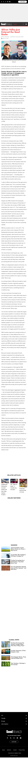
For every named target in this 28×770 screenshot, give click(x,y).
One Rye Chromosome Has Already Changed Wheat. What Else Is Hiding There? (17, 644)
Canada (15, 24)
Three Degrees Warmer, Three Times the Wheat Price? (18, 657)
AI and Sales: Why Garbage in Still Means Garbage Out (18, 555)
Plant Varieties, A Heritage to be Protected (18, 663)
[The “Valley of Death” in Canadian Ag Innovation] (14, 483)
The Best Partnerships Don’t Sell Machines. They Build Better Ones (18, 562)
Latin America (4, 724)
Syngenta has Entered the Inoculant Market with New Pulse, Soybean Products (4, 489)
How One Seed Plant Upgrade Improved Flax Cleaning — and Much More (18, 568)
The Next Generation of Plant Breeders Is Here (18, 651)
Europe (3, 721)
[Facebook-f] (2, 2)
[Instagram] (6, 2)
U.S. (2, 715)
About (3, 750)
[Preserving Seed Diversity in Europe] (23, 487)
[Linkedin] (8, 2)
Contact (15, 750)
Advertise (9, 750)
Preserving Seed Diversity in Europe (22, 490)
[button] (26, 24)
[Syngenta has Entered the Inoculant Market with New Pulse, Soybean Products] (5, 483)
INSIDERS (14, 545)
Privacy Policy (22, 750)
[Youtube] (10, 2)
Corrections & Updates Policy (14, 753)
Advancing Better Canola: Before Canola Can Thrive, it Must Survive (18, 549)
